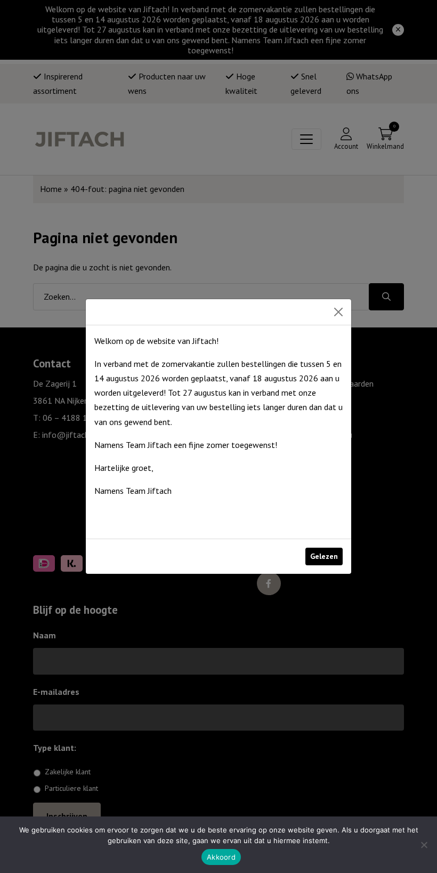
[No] (423, 844)
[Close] (338, 312)
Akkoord (221, 857)
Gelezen (324, 556)
